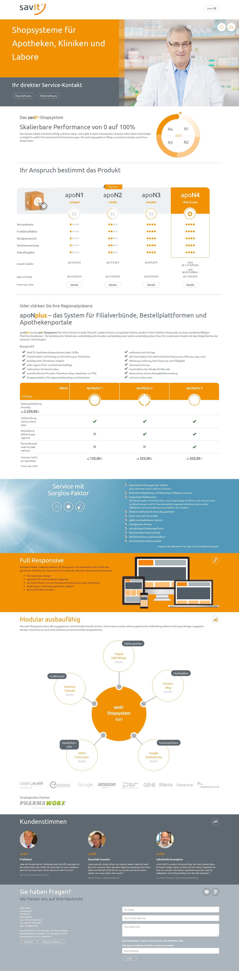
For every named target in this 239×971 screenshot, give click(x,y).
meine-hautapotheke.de (186, 877)
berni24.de (43, 874)
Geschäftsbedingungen (207, 546)
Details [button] (74, 284)
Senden (129, 958)
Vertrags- (187, 546)
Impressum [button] (28, 941)
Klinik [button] (48, 95)
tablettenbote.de (111, 877)
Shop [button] (23, 95)
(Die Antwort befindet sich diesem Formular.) (153, 943)
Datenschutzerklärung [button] (51, 941)
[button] (119, 656)
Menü (210, 8)
